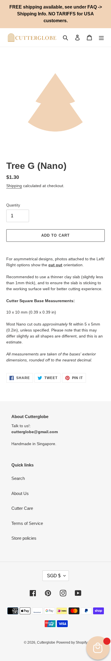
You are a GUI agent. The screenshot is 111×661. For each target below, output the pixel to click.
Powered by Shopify (71, 642)
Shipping (14, 185)
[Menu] (101, 37)
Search (18, 478)
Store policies (23, 538)
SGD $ (54, 575)
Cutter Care (22, 508)
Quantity (13, 205)
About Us (20, 493)
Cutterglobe (46, 642)
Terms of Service (27, 523)
